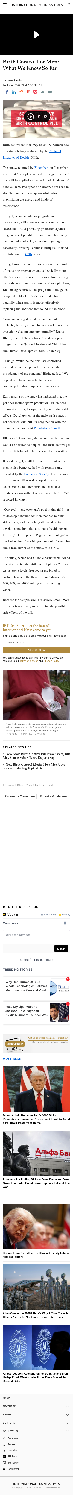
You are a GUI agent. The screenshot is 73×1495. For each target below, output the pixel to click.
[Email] (42, 92)
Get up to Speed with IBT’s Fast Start (48, 1038)
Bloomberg (41, 167)
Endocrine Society (36, 473)
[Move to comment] (50, 92)
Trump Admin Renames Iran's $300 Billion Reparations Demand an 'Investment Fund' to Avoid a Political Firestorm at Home (36, 1119)
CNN (28, 254)
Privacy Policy (51, 660)
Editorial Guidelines (53, 796)
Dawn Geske (14, 80)
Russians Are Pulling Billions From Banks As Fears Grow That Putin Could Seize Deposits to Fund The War (36, 1183)
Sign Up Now (15, 1044)
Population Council (47, 428)
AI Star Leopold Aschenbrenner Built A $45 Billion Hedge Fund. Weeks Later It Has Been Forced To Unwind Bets (35, 1377)
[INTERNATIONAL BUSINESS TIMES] (37, 5)
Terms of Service (29, 660)
